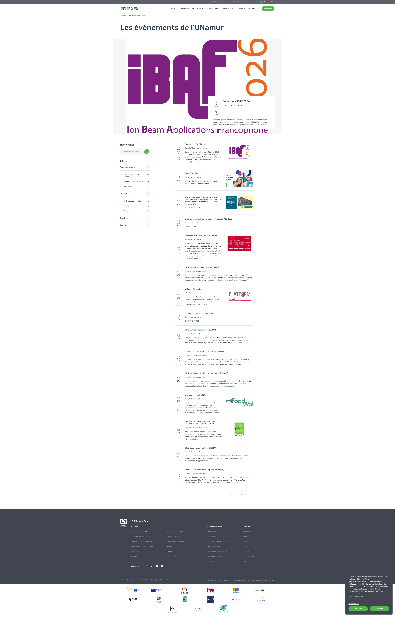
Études (172, 9)
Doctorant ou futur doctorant (142, 536)
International (228, 9)
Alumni (169, 546)
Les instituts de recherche (217, 541)
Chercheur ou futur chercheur (142, 541)
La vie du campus (213, 546)
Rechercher (218, 2)
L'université (211, 531)
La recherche (213, 9)
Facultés (183, 9)
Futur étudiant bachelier (140, 531)
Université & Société (214, 556)
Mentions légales (211, 580)
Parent (169, 551)
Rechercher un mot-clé (132, 152)
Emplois (246, 551)
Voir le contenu (197, 88)
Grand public (172, 556)
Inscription (268, 9)
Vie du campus (197, 9)
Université (252, 9)
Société (240, 9)
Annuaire (228, 2)
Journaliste (135, 556)
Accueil (122, 15)
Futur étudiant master (175, 531)
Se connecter (248, 561)
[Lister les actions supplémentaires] (273, 2)
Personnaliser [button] (354, 604)
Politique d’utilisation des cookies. (362, 599)
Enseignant (135, 551)
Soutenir (248, 2)
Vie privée (225, 580)
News (256, 2)
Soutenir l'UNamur (214, 561)
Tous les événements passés (237, 495)
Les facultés (211, 536)
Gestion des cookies (239, 580)
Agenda (263, 2)
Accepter (358, 609)
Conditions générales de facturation (263, 580)
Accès (245, 546)
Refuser (380, 609)
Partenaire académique (176, 541)
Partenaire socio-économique (142, 546)
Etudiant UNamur (173, 536)
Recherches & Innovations (217, 551)
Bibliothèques (238, 2)
